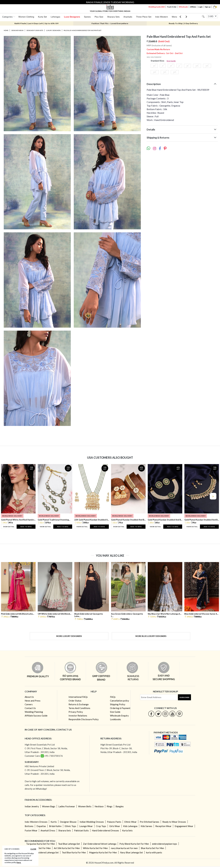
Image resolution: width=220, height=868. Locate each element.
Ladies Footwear (66, 806)
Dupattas (41, 826)
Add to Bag (26, 527)
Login (200, 7)
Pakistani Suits (81, 830)
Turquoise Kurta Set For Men (40, 843)
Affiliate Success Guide (36, 715)
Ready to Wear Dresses (174, 821)
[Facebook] (151, 714)
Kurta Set (42, 17)
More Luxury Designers (69, 636)
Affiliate (193, 7)
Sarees (87, 17)
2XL (197, 66)
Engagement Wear (184, 826)
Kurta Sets (127, 830)
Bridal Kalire (55, 826)
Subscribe (184, 697)
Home (6, 30)
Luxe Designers (72, 17)
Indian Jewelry (32, 806)
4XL (154, 72)
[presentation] (7, 496)
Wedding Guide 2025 (156, 7)
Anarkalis (127, 17)
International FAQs (78, 697)
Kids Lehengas (130, 826)
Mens (174, 17)
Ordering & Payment (120, 708)
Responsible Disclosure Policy (84, 719)
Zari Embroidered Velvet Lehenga (99, 843)
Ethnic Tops (70, 826)
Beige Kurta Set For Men (38, 848)
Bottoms (29, 826)
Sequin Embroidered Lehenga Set (42, 852)
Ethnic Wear (130, 821)
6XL (174, 72)
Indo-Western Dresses (36, 821)
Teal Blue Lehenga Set (69, 843)
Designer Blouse (68, 821)
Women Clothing (26, 17)
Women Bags (48, 806)
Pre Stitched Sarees (149, 821)
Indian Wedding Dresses (92, 821)
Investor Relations (78, 715)
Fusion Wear (31, 830)
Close (33, 849)
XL (187, 66)
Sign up (208, 7)
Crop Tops (101, 826)
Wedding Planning (34, 711)
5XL (164, 72)
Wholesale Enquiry (119, 715)
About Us (29, 697)
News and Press (32, 700)
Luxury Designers (53, 30)
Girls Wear (114, 826)
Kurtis (54, 821)
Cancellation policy (119, 700)
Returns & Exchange (79, 704)
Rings (109, 806)
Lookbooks (115, 719)
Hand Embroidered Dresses (105, 830)
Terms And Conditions (79, 708)
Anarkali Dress (48, 830)
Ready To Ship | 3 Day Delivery (183, 23)
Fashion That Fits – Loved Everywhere (110, 23)
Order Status (75, 700)
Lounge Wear (86, 826)
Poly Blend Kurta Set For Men (134, 843)
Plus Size (99, 17)
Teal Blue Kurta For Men (74, 852)
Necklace (99, 806)
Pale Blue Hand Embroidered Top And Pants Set (82, 30)
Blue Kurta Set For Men (152, 848)
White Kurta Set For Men (95, 848)
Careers (29, 704)
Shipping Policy (117, 704)
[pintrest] (179, 714)
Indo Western (161, 17)
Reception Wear (163, 826)
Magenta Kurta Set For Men (103, 852)
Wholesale (183, 7)
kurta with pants (154, 852)
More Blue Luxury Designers (150, 636)
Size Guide (171, 61)
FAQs (113, 697)
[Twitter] (158, 714)
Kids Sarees (146, 826)
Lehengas (55, 17)
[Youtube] (172, 714)
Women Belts (84, 806)
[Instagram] (165, 714)
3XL (207, 66)
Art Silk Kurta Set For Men (67, 848)
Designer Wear (17, 30)
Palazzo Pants (114, 821)
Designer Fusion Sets (34, 30)
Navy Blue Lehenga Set (131, 852)
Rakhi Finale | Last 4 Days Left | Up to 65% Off (37, 23)
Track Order (172, 7)
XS (154, 66)
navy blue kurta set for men (124, 848)
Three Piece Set (143, 17)
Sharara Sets (113, 17)
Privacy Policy (76, 711)
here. (19, 862)
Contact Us (30, 708)
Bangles (120, 806)
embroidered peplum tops (164, 843)
